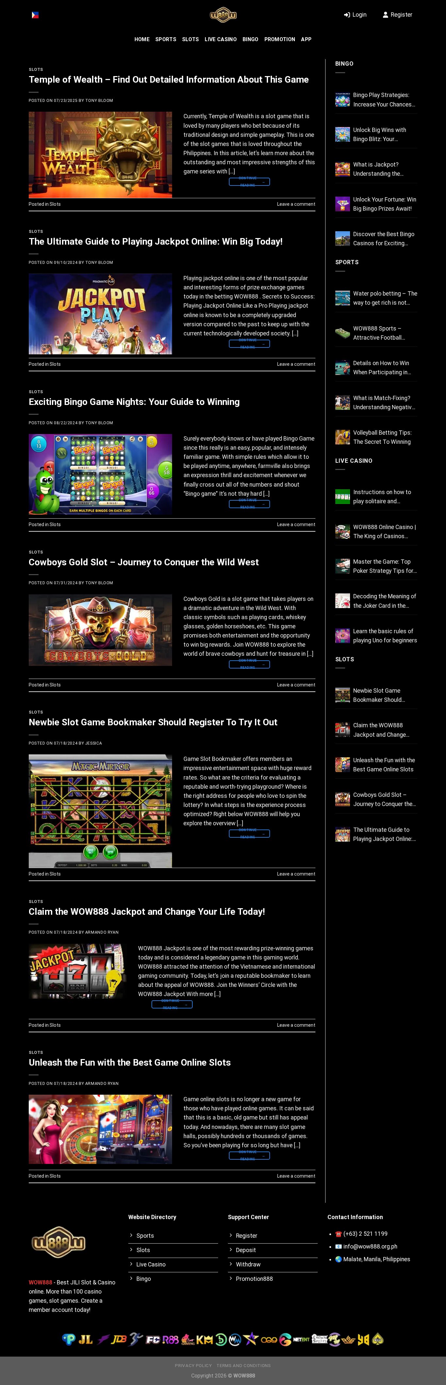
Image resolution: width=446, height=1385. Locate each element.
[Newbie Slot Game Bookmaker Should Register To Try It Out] (342, 695)
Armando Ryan (102, 932)
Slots (190, 39)
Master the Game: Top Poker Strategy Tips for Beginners (383, 566)
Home (142, 39)
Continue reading (252, 182)
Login (360, 14)
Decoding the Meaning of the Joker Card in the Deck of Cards (384, 601)
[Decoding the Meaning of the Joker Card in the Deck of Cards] (342, 600)
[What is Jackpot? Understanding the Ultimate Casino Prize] (342, 169)
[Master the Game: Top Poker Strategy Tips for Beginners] (342, 566)
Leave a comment (296, 204)
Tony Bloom (99, 100)
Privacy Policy (193, 1365)
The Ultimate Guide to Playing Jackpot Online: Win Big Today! (155, 241)
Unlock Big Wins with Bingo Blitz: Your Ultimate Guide (379, 135)
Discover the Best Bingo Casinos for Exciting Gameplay (383, 239)
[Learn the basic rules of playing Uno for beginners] (342, 635)
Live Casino (221, 39)
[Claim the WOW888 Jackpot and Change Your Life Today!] (342, 729)
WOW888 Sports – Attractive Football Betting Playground (377, 333)
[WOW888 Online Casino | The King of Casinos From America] (342, 531)
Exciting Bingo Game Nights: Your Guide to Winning (134, 401)
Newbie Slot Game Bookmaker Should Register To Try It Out (153, 722)
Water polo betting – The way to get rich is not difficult (385, 298)
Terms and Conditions (243, 1365)
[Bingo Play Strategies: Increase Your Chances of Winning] (342, 99)
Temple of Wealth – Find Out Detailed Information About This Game (169, 79)
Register (401, 14)
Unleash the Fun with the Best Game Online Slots (130, 1062)
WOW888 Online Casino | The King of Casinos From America (384, 532)
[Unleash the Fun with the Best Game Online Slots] (342, 764)
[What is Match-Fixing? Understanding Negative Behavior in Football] (342, 402)
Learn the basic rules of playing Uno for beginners (385, 636)
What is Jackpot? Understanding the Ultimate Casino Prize (380, 169)
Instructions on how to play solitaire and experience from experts (384, 497)
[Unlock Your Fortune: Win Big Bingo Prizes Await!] (342, 204)
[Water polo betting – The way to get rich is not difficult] (342, 298)
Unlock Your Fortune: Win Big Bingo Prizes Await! (384, 204)
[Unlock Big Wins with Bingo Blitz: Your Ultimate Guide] (342, 134)
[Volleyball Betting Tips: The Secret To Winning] (342, 437)
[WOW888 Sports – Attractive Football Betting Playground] (342, 333)
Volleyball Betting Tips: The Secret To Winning (382, 437)
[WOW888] (223, 15)
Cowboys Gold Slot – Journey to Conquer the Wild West (144, 562)
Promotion (279, 39)
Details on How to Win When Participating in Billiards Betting (381, 368)
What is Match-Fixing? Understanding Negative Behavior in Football (384, 403)
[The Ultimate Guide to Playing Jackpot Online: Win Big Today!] (342, 834)
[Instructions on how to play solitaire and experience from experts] (342, 496)
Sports (165, 39)
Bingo (251, 39)
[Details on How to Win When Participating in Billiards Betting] (342, 367)
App (306, 39)
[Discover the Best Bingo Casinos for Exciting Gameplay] (342, 238)
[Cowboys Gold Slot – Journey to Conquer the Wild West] (342, 799)
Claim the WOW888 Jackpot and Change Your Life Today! (147, 911)
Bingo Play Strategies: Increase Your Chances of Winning (382, 100)
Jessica (93, 743)
